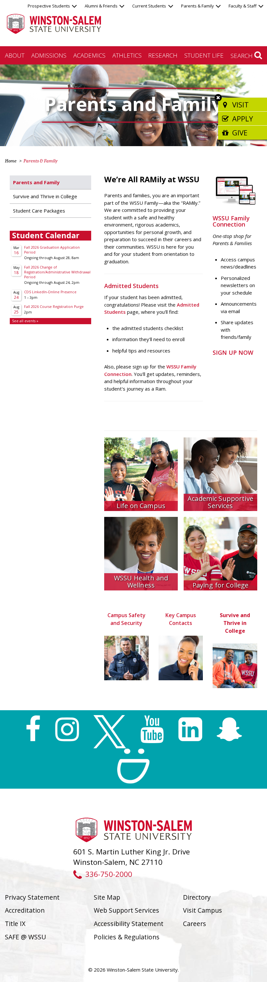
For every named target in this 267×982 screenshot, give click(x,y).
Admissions (48, 55)
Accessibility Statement (128, 923)
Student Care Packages (39, 210)
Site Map (107, 897)
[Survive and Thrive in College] (235, 665)
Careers (194, 923)
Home (11, 161)
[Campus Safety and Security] (126, 658)
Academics (89, 55)
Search (242, 55)
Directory (197, 897)
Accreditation (25, 910)
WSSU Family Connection (231, 221)
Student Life (204, 55)
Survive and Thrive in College (45, 196)
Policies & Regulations (127, 937)
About (14, 55)
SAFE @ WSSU (25, 937)
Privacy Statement (32, 897)
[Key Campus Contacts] (181, 658)
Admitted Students (131, 286)
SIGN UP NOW (234, 352)
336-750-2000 (108, 874)
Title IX (15, 923)
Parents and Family (36, 182)
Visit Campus (202, 910)
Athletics (127, 55)
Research (162, 55)
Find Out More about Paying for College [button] (220, 575)
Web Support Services (126, 910)
